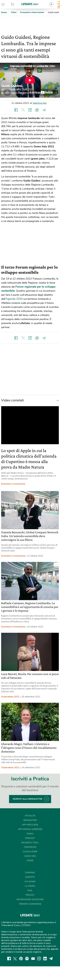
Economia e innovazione (13, 483)
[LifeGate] (30, 4)
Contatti (30, 877)
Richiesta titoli (30, 842)
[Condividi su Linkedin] (30, 110)
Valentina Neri (39, 103)
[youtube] (33, 958)
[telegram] (51, 958)
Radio (30, 833)
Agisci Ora (30, 856)
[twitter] (15, 958)
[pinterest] (21, 958)
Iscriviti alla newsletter (27, 799)
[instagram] (39, 958)
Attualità (30, 815)
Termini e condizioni (30, 904)
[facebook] (9, 958)
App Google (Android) (30, 829)
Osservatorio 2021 (10, 696)
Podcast (30, 838)
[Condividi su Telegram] (44, 110)
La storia (30, 886)
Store (16, 4)
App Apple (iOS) (30, 824)
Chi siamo (30, 881)
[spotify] (27, 958)
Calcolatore (30, 851)
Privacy (30, 895)
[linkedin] (45, 958)
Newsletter (30, 820)
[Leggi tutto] (57, 400)
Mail (30, 890)
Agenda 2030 (14, 299)
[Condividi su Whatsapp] (37, 110)
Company (30, 872)
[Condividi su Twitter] (23, 110)
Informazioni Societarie (30, 899)
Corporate (30, 847)
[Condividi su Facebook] (16, 110)
